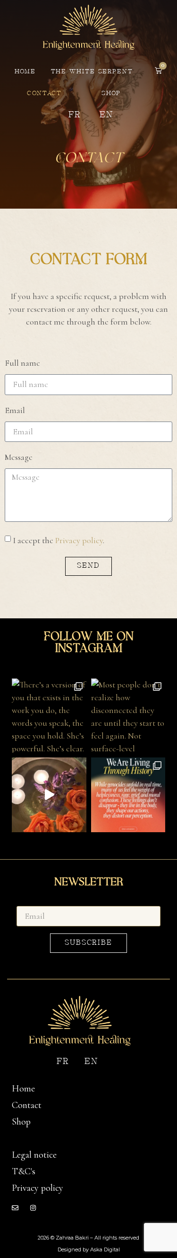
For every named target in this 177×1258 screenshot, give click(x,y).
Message (19, 457)
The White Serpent (92, 72)
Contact (44, 93)
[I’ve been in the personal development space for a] (128, 794)
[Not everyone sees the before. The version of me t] (49, 794)
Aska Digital (105, 1249)
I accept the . (58, 540)
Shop (111, 93)
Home (25, 72)
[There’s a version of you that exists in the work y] (49, 715)
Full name (22, 363)
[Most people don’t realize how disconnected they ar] (128, 715)
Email (15, 410)
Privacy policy (79, 540)
